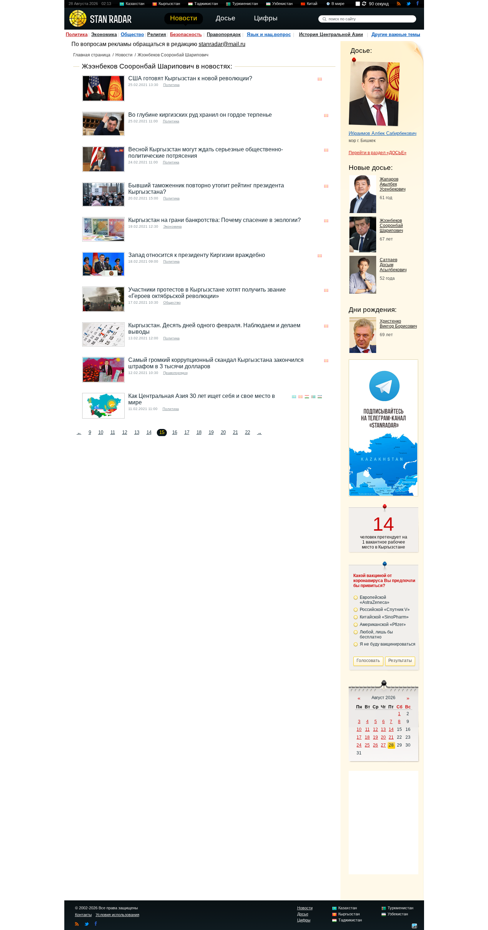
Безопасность (186, 34)
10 (100, 432)
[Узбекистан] (320, 396)
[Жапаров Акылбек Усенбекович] (362, 211)
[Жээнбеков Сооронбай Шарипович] (362, 250)
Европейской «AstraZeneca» (374, 600)
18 (198, 432)
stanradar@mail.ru (222, 44)
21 (235, 432)
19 (211, 432)
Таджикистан (206, 3)
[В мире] (326, 79)
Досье (302, 914)
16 (174, 432)
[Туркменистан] (313, 396)
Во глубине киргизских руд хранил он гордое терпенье (200, 115)
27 (383, 745)
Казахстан (135, 3)
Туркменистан (245, 3)
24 (359, 745)
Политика (77, 34)
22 (247, 432)
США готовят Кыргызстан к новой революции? (190, 78)
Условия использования (117, 915)
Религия (156, 34)
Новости (124, 54)
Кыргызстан (169, 3)
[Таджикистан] (307, 396)
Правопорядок (224, 34)
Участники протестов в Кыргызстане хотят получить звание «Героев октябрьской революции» (207, 293)
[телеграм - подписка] (383, 494)
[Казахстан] (294, 396)
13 (136, 432)
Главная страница (91, 54)
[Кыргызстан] (320, 79)
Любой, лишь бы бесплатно (376, 635)
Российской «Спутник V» (385, 609)
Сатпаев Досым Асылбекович (393, 264)
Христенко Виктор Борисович (398, 324)
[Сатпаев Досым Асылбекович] (362, 292)
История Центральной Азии (331, 34)
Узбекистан (282, 3)
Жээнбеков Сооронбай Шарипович (391, 225)
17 (186, 432)
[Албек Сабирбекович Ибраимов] (374, 92)
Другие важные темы (396, 34)
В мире (338, 3)
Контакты (83, 915)
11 (112, 432)
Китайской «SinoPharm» (384, 617)
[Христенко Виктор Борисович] (362, 351)
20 (223, 432)
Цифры (303, 920)
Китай (312, 3)
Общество (132, 34)
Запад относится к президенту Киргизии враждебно (196, 255)
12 (124, 432)
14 (148, 432)
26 (375, 745)
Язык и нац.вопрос (269, 34)
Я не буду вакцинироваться (387, 644)
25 (367, 745)
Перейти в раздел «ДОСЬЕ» (378, 152)
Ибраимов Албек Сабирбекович (383, 133)
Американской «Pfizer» (383, 624)
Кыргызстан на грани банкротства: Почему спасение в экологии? (214, 220)
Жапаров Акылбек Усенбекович (392, 184)
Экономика (104, 34)
